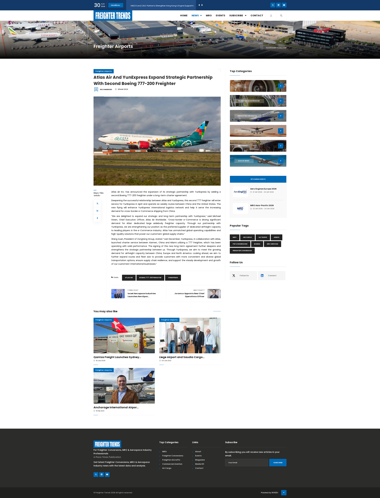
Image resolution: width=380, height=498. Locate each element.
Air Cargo (166, 468)
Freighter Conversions (172, 455)
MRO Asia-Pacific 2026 (262, 205)
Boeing (257, 244)
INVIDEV (275, 492)
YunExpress (173, 278)
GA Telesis (263, 237)
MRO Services (272, 244)
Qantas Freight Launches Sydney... (117, 357)
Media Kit (199, 464)
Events (220, 15)
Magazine (200, 460)
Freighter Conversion (242, 251)
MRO (209, 15)
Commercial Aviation (172, 464)
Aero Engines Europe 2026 (263, 188)
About (198, 451)
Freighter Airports (103, 71)
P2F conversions (240, 244)
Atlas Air (129, 278)
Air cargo (247, 237)
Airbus (276, 237)
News (195, 15)
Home (183, 15)
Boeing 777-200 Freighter (150, 278)
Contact (257, 15)
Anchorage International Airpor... (116, 407)
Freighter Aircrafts (171, 460)
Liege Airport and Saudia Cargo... (181, 357)
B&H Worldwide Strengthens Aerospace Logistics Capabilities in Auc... (162, 5)
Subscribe (236, 15)
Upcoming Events (258, 179)
